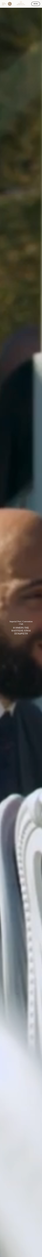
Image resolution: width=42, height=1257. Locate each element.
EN (20, 7)
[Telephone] (10, 4)
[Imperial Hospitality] (21, 3)
